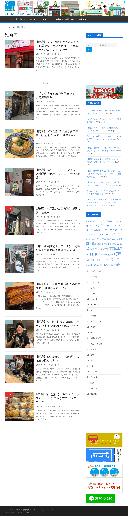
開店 (117, 264)
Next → (45, 83)
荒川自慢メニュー (97, 377)
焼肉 (105, 255)
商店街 (98, 244)
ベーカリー (104, 234)
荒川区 (115, 259)
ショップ (116, 226)
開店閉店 (94, 394)
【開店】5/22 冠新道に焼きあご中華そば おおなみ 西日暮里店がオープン (57, 135)
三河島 (111, 238)
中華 (117, 239)
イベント (92, 225)
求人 (92, 361)
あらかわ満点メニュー (93, 221)
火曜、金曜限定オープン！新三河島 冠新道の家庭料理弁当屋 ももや (58, 248)
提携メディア (95, 338)
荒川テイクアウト (103, 260)
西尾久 (95, 264)
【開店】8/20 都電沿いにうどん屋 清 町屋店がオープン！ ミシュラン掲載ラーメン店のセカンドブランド (104, 202)
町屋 (118, 254)
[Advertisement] (104, 68)
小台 (110, 244)
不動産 (93, 316)
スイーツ (105, 229)
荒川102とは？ (47, 19)
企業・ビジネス (96, 321)
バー (90, 234)
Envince (59, 510)
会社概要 (82, 19)
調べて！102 (95, 388)
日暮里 (112, 248)
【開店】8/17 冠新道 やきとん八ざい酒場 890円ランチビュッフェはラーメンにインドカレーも (57, 45)
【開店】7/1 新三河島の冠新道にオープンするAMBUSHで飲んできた (58, 323)
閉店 (112, 265)
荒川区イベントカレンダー (26, 19)
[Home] (18, 27)
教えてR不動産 (96, 344)
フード (8, 42)
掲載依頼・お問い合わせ (66, 19)
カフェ (8, 208)
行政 (92, 383)
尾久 (114, 244)
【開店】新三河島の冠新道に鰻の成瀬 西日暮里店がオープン (58, 286)
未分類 (93, 349)
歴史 (102, 255)
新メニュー (96, 249)
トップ (9, 19)
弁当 (91, 249)
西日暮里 (105, 264)
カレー (109, 226)
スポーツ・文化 (96, 305)
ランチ (112, 234)
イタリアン (117, 221)
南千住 (90, 243)
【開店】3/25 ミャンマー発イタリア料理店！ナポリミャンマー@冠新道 (58, 173)
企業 (120, 239)
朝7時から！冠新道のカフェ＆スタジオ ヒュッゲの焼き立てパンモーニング (58, 398)
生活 (92, 366)
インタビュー (95, 282)
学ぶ (92, 333)
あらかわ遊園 (106, 221)
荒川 (88, 260)
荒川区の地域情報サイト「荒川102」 (28, 510)
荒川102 (93, 260)
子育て (104, 244)
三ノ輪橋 (103, 239)
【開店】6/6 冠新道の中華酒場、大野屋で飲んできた (57, 358)
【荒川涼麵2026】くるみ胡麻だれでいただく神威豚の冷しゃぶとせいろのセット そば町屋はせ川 (104, 174)
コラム (93, 293)
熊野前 (111, 254)
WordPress (26, 512)
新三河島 (104, 249)
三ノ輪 (95, 238)
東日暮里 (94, 254)
